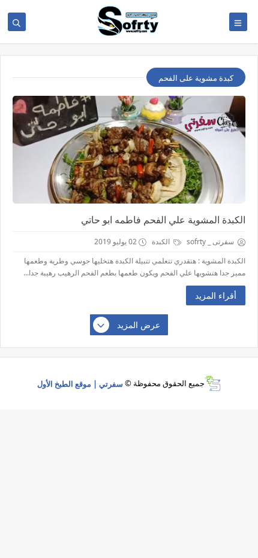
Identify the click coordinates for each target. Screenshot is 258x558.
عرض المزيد (138, 324)
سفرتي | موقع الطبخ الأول (80, 383)
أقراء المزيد (215, 295)
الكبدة (162, 241)
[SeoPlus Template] (213, 383)
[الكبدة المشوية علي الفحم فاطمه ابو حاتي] (129, 150)
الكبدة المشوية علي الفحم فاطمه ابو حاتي (163, 219)
